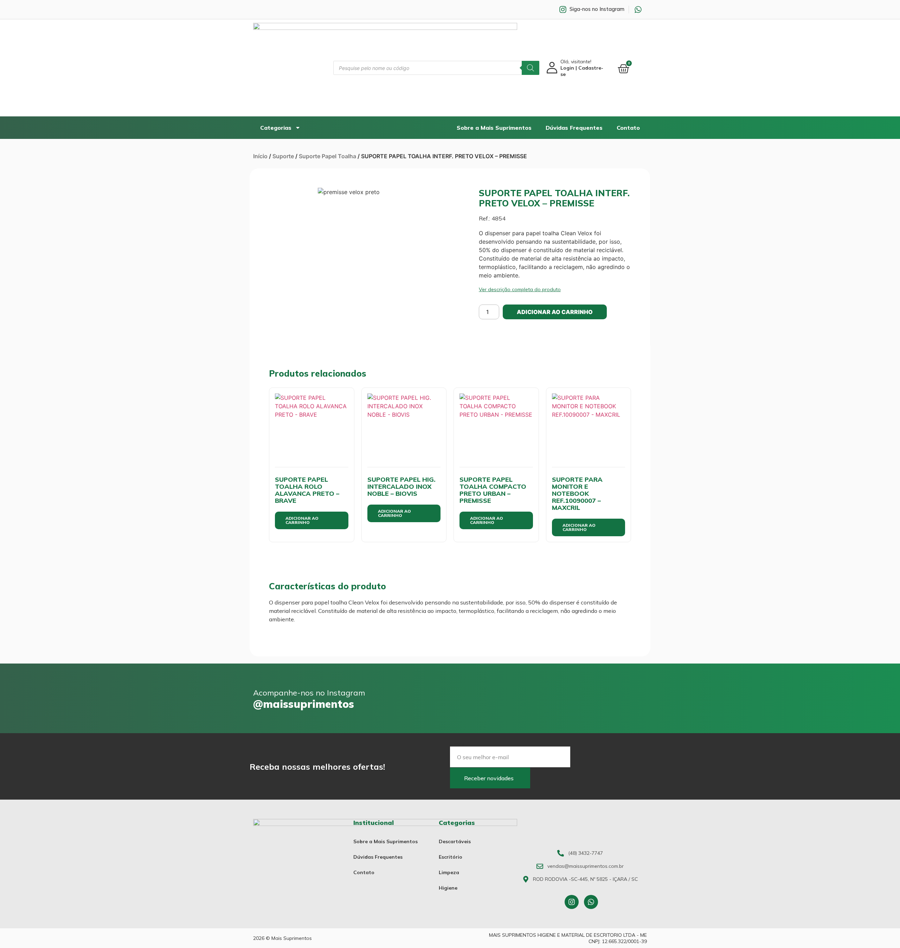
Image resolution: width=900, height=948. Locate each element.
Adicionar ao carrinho (555, 311)
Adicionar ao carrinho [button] (302, 520)
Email (457, 744)
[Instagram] (572, 902)
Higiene (448, 888)
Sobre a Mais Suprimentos (494, 127)
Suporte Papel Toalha (327, 156)
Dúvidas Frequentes (574, 127)
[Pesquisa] (530, 68)
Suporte (283, 156)
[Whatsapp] (591, 902)
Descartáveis (455, 841)
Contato (628, 127)
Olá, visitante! (581, 67)
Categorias (275, 127)
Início (260, 156)
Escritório (450, 857)
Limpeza (449, 872)
